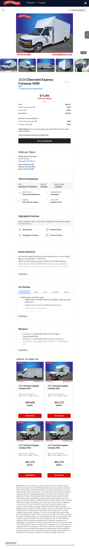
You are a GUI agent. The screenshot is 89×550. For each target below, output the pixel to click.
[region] (44, 120)
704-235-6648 (28, 169)
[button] (3, 10)
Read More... (23, 274)
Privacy (30, 545)
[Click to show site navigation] (85, 3)
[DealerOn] (10, 543)
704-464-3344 (28, 164)
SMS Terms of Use (38, 545)
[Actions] (69, 82)
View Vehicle (30, 416)
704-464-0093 (29, 167)
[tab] (24, 292)
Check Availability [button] (44, 141)
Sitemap (25, 545)
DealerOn (19, 545)
